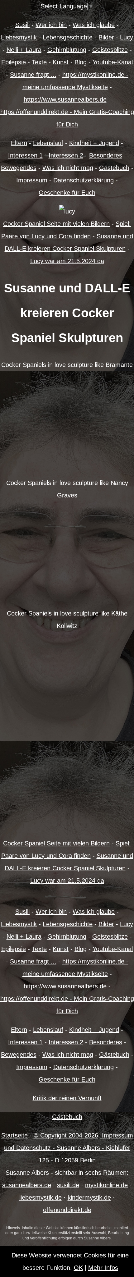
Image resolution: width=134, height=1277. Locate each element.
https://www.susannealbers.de (65, 99)
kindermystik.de (89, 1197)
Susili (22, 24)
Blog (80, 62)
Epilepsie (13, 62)
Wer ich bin (51, 24)
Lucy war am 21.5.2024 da (67, 261)
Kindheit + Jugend (94, 143)
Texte (39, 62)
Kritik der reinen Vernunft (67, 1098)
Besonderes (105, 155)
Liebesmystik (19, 37)
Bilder (106, 37)
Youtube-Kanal (113, 62)
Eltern (19, 143)
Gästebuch (114, 167)
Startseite (14, 1135)
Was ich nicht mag (67, 167)
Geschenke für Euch (67, 192)
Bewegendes (18, 167)
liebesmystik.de (40, 1197)
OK (78, 1267)
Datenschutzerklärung (83, 180)
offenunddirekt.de (67, 1209)
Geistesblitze (110, 49)
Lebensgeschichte (68, 37)
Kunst (61, 62)
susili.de (68, 1185)
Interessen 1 (25, 155)
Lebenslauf (48, 143)
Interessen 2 (66, 155)
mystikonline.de (106, 1185)
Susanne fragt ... (33, 74)
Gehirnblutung (66, 49)
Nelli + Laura (24, 49)
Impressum (31, 180)
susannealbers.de (26, 1185)
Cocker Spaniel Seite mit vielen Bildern (56, 223)
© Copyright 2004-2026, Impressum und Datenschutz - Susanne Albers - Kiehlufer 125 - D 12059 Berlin (68, 1148)
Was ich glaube (94, 24)
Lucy (126, 37)
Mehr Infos (103, 1267)
